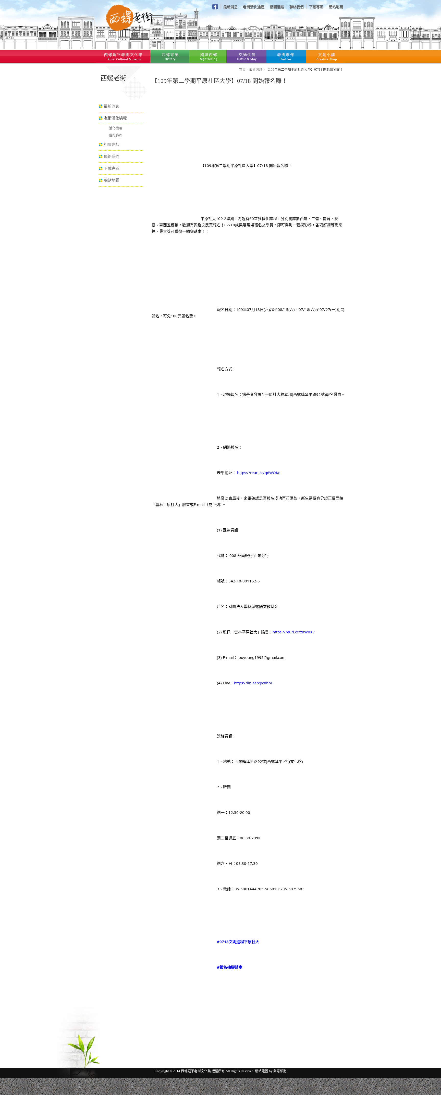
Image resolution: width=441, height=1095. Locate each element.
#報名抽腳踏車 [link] (229, 967)
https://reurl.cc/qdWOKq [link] (258, 472)
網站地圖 (336, 7)
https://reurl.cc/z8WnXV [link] (294, 631)
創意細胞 (280, 1071)
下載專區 (316, 7)
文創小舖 (326, 56)
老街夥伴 (286, 56)
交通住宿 (246, 56)
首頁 (242, 69)
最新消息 (230, 7)
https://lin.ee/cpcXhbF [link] (253, 682)
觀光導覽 (207, 56)
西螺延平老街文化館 (122, 56)
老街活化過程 (253, 7)
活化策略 (115, 128)
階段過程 (115, 135)
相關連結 (277, 7)
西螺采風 (169, 56)
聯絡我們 (296, 7)
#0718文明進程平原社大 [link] (238, 941)
